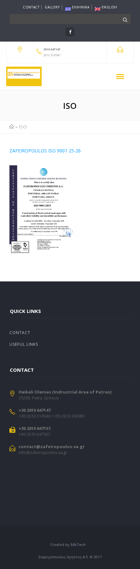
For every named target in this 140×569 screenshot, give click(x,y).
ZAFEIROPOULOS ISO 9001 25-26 (45, 151)
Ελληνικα (81, 7)
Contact (31, 7)
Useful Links (23, 344)
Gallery (52, 7)
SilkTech (78, 544)
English (109, 7)
